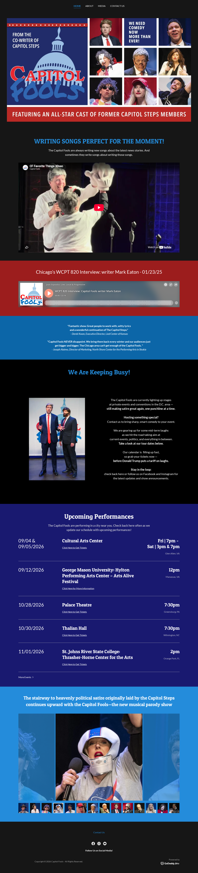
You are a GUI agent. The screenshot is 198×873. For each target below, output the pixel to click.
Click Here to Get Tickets (74, 547)
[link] (93, 843)
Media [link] (102, 5)
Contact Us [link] (117, 5)
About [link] (89, 5)
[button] (26, 677)
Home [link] (77, 5)
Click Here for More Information (78, 588)
